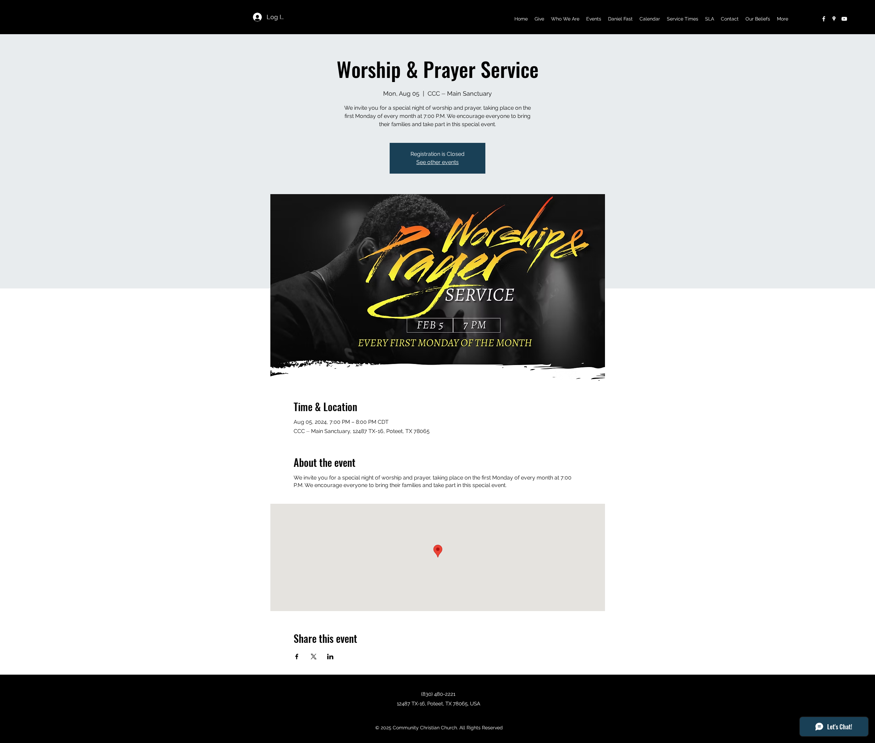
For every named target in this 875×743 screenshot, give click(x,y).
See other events (437, 162)
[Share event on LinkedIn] (330, 656)
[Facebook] (823, 18)
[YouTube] (844, 18)
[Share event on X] (313, 656)
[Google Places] (834, 18)
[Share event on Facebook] (297, 656)
